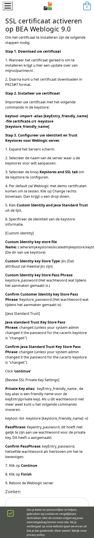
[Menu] (8, 6)
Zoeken (13, 491)
